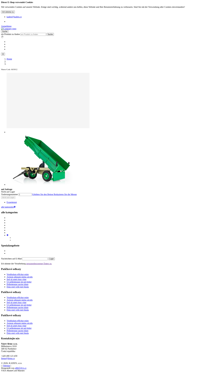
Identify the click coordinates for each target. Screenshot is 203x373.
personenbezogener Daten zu (39, 263)
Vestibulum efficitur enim (18, 274)
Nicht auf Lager (8, 197)
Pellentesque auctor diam (17, 284)
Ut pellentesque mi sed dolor (19, 282)
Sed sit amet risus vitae (16, 279)
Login (51, 259)
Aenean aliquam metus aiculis (20, 277)
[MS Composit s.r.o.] (8, 29)
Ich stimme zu (8, 12)
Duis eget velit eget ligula (18, 287)
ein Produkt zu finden (10, 34)
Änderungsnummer (9, 194)
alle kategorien (7, 207)
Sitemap (6, 365)
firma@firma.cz (8, 358)
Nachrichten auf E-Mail (11, 258)
